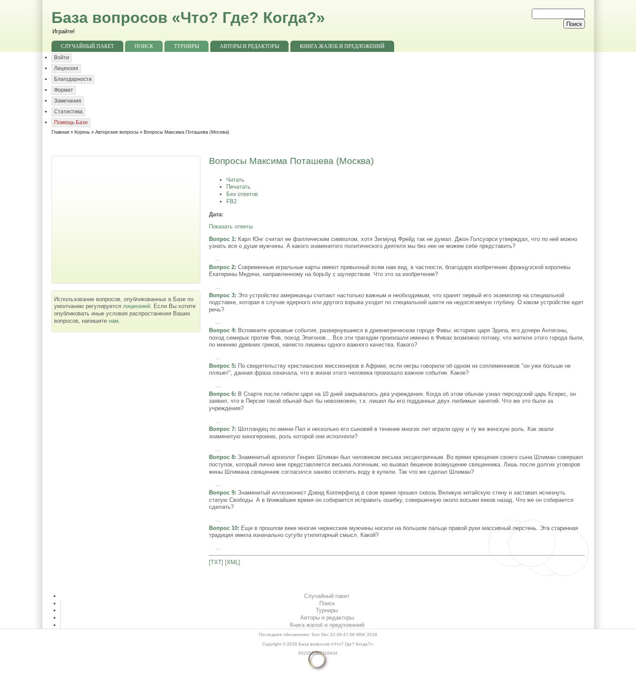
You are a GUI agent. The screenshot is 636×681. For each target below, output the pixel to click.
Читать (235, 180)
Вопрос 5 (221, 366)
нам (114, 321)
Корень (82, 132)
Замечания (67, 101)
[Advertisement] (126, 218)
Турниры (186, 46)
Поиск (144, 46)
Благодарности (73, 79)
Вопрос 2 (221, 267)
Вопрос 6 (221, 394)
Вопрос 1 (221, 239)
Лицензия (66, 68)
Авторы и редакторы (249, 46)
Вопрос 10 (223, 528)
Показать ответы (231, 226)
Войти (61, 58)
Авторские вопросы (116, 132)
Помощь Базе (71, 122)
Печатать (238, 186)
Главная (60, 132)
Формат (63, 90)
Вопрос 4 (221, 330)
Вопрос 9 (221, 492)
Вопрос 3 (221, 295)
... (218, 258)
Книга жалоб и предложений (342, 46)
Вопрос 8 (221, 457)
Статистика (68, 112)
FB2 (231, 201)
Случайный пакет (87, 46)
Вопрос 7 (221, 429)
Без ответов (242, 194)
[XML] (232, 562)
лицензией (136, 306)
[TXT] (216, 562)
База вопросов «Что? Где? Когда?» (188, 17)
